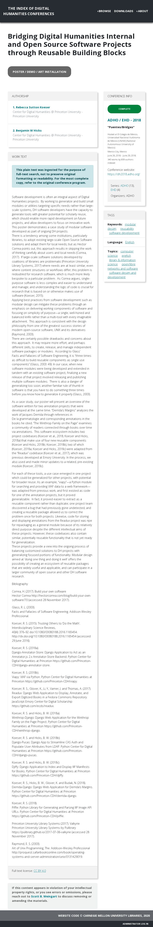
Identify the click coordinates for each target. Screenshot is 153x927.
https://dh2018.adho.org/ (124, 174)
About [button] (143, 11)
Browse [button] (105, 11)
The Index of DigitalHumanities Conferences (28, 11)
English (129, 242)
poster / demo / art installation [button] (39, 72)
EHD (113, 190)
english (126, 256)
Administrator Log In (135, 923)
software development (124, 233)
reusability (127, 229)
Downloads (123, 11)
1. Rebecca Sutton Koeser (31, 107)
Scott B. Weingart (44, 896)
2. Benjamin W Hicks (27, 130)
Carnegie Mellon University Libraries (112, 915)
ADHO (124, 186)
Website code (68, 915)
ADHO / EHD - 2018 (124, 120)
